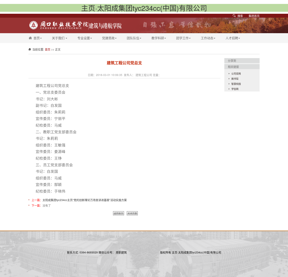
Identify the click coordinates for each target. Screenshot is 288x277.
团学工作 (182, 38)
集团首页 (254, 16)
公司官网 (236, 73)
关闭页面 (132, 213)
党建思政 (108, 38)
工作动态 (207, 38)
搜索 (240, 16)
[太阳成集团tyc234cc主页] (75, 25)
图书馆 (234, 78)
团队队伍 (133, 38)
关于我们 (58, 38)
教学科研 (157, 38)
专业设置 (83, 38)
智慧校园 (236, 83)
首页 (37, 38)
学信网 (234, 89)
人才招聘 (232, 38)
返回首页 (118, 213)
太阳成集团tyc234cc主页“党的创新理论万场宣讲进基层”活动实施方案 (85, 200)
